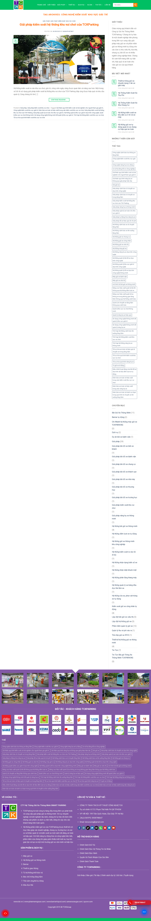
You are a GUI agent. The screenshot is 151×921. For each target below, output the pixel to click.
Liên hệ (107, 5)
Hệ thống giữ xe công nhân (122, 241)
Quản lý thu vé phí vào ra (122, 630)
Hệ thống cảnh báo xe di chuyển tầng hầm (123, 226)
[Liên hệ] (5, 913)
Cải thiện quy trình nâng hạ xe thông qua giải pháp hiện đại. (122, 180)
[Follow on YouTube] (113, 828)
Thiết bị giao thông (30, 868)
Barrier (26, 864)
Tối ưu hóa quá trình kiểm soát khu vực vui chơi (29, 117)
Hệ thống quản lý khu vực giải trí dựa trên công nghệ (81, 113)
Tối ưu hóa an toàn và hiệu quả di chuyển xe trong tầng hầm (124, 350)
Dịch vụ (81, 5)
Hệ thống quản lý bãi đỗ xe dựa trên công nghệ (123, 259)
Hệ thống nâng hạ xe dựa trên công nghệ (124, 253)
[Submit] (135, 5)
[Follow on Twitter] (92, 828)
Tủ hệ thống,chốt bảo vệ (33, 873)
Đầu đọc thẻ (28, 885)
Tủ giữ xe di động (118, 365)
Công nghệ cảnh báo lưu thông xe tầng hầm (124, 154)
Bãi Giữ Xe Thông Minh (121, 413)
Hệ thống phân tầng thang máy (124, 577)
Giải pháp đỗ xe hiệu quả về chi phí (124, 221)
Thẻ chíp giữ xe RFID (120, 635)
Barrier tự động (118, 417)
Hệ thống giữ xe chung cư (121, 237)
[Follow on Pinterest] (105, 828)
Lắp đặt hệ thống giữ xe (122, 621)
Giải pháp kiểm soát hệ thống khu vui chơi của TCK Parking (124, 202)
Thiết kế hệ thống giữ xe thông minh (124, 641)
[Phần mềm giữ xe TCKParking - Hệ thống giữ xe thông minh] (24, 5)
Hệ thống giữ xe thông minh (34, 860)
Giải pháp (61, 5)
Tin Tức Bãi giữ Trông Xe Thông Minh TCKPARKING (122, 656)
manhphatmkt (68, 31)
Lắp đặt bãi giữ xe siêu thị (123, 617)
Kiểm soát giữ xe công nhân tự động (124, 608)
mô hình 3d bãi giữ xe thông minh (124, 284)
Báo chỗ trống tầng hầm (33, 877)
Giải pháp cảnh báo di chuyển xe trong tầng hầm (124, 196)
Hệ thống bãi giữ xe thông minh (124, 526)
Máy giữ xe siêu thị (119, 280)
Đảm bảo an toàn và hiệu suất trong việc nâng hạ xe (123, 387)
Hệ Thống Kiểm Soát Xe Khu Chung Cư (127, 104)
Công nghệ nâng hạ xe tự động (123, 165)
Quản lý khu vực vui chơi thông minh (123, 310)
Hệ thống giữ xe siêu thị (120, 244)
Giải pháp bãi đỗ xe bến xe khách (123, 447)
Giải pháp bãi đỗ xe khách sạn (124, 472)
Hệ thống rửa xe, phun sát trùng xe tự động (124, 597)
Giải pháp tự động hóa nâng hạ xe (124, 217)
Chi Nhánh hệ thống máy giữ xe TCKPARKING (124, 423)
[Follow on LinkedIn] (109, 828)
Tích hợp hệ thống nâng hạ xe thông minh (122, 344)
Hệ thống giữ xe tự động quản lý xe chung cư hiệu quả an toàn (127, 126)
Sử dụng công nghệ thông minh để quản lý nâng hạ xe (124, 326)
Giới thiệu (51, 5)
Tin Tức (98, 5)
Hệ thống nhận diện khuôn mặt (124, 570)
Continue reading (59, 100)
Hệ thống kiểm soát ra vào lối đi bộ (124, 553)
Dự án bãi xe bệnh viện (121, 437)
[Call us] (101, 828)
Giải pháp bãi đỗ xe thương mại (123, 488)
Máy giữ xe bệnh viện (120, 277)
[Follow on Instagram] (84, 828)
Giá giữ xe (116, 185)
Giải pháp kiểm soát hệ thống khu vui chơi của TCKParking (59, 24)
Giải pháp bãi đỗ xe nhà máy (123, 479)
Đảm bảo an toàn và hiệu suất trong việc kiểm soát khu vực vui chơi (61, 110)
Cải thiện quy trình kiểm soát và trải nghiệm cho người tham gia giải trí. (79, 108)
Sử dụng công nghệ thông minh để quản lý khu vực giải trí (53, 115)
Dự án (89, 5)
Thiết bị (71, 5)
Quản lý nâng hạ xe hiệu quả (122, 315)
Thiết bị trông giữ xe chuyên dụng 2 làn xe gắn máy (126, 83)
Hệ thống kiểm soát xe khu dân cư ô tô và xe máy (127, 114)
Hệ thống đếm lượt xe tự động (124, 534)
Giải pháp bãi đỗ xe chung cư (124, 464)
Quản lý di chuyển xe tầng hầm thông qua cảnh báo (123, 304)
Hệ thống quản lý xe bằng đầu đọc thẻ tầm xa (124, 586)
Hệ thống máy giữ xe (119, 248)
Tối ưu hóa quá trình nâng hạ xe (123, 362)
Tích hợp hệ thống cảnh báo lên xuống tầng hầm (123, 332)
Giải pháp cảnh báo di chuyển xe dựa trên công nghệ (124, 190)
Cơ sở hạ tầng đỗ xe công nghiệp (124, 169)
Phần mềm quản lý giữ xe (122, 626)
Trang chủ (41, 5)
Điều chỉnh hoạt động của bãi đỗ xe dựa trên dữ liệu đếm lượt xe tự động (124, 371)
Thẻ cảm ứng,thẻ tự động (33, 881)
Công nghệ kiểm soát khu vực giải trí (26, 110)
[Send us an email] (96, 828)
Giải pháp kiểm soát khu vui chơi (63, 21)
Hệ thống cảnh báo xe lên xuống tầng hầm (123, 232)
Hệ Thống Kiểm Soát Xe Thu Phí (127, 94)
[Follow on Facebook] (79, 828)
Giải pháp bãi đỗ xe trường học (124, 497)
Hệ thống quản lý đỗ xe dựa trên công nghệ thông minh (123, 271)
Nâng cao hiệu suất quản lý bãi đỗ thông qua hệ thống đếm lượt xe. (124, 289)
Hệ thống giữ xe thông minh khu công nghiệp (123, 542)
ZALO (144, 912)
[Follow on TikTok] (88, 828)
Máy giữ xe (27, 856)
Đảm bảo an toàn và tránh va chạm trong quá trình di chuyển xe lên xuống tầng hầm (124, 394)
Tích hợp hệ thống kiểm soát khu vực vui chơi (89, 115)
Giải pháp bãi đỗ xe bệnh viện (124, 456)
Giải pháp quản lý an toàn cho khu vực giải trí (48, 113)
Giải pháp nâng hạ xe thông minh (124, 207)
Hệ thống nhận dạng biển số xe (124, 562)
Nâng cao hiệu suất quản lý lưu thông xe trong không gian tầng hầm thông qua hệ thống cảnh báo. (124, 296)
